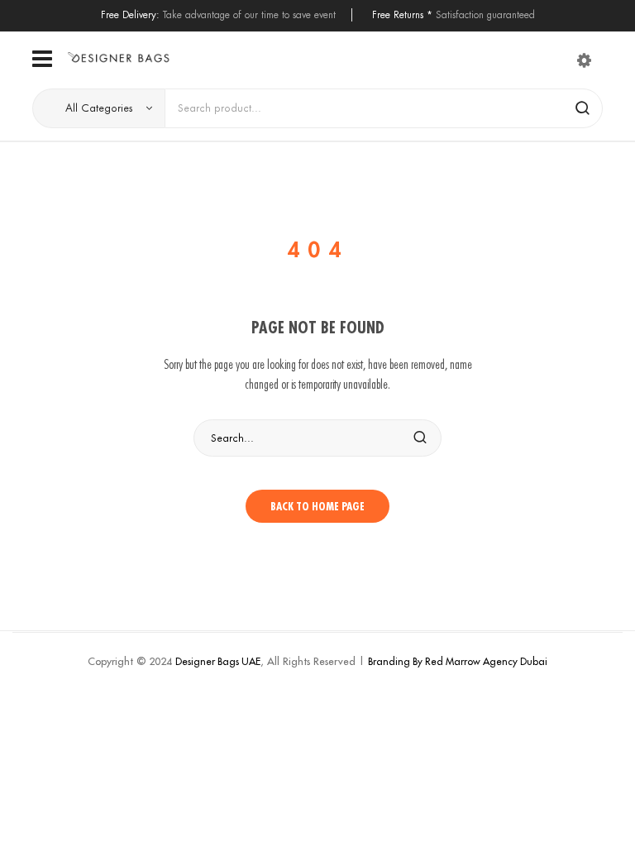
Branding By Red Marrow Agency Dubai (457, 661)
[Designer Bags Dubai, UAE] (118, 57)
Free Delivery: (130, 14)
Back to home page (317, 506)
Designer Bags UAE (217, 661)
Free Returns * (402, 14)
